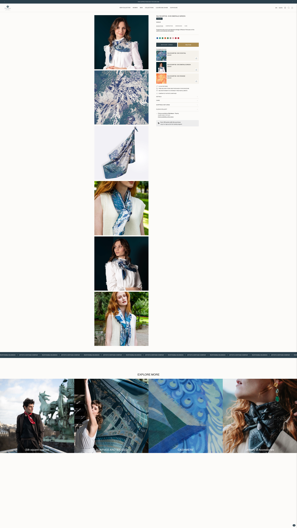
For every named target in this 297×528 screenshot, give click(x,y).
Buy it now (188, 44)
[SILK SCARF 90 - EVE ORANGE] (161, 78)
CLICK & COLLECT (161, 109)
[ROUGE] (176, 38)
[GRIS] (170, 38)
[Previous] (4, 1)
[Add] (196, 58)
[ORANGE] (165, 38)
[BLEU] (157, 38)
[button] (135, 8)
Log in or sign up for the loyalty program (171, 124)
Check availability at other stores (165, 116)
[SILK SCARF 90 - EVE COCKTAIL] (161, 56)
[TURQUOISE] (160, 38)
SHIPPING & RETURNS (163, 104)
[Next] (292, 1)
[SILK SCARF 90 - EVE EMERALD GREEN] (161, 67)
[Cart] (292, 7)
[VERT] (162, 38)
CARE (158, 100)
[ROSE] (173, 38)
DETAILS (158, 96)
